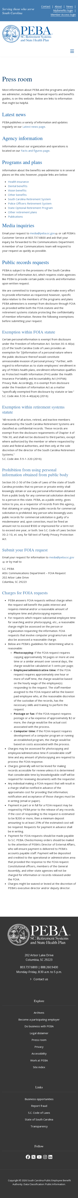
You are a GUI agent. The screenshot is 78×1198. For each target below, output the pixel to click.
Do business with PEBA (39, 1026)
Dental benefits (17, 186)
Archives (39, 1012)
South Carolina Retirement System (29, 199)
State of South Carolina (39, 1119)
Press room (39, 1040)
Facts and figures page (35, 150)
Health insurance (18, 181)
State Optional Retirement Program (30, 208)
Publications (15, 216)
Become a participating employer (39, 1019)
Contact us (41, 979)
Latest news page (33, 126)
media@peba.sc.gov (42, 233)
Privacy (39, 1047)
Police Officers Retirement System (30, 203)
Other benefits (17, 195)
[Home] (27, 33)
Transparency (39, 1126)
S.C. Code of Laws (39, 1112)
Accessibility (39, 1053)
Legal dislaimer (39, 1033)
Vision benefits (17, 190)
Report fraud (39, 1106)
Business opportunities (39, 1099)
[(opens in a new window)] (28, 1157)
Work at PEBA (39, 1060)
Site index (39, 1067)
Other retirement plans (22, 212)
